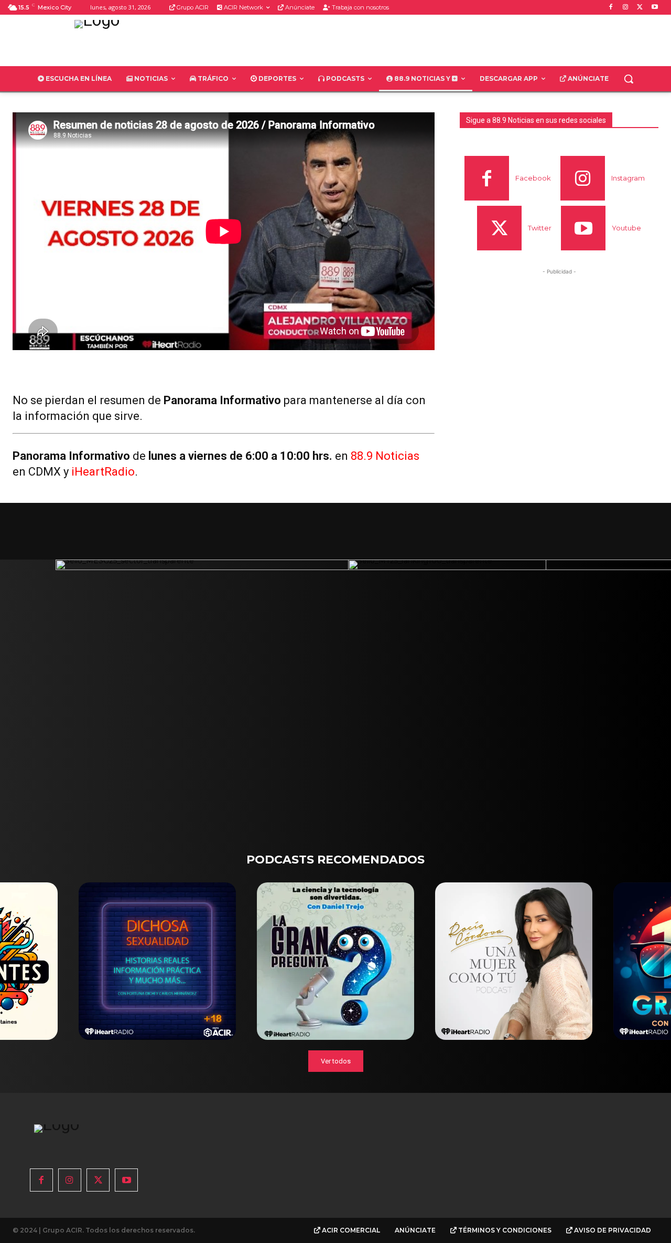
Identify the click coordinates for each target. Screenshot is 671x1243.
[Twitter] (640, 8)
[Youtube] (654, 8)
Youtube (626, 228)
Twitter (539, 228)
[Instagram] (626, 8)
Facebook (533, 178)
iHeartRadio (103, 471)
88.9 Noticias (385, 455)
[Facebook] (611, 8)
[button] (628, 78)
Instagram (628, 178)
